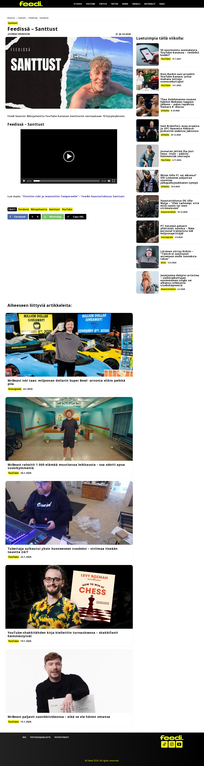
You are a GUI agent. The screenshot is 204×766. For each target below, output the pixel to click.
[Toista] (24, 180)
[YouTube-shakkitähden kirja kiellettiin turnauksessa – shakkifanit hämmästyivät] (69, 597)
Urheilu (165, 110)
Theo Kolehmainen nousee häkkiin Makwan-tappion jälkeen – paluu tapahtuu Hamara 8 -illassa (178, 103)
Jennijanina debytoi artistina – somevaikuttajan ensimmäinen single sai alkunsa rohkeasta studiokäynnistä (179, 280)
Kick (163, 262)
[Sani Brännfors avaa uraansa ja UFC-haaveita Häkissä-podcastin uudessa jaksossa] (147, 130)
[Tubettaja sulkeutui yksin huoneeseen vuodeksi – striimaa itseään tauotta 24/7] (69, 513)
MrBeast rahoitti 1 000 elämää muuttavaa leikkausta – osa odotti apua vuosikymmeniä (66, 466)
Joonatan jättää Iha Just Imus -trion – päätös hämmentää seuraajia (177, 154)
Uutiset (21, 18)
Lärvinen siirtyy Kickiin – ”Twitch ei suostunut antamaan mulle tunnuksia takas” (178, 255)
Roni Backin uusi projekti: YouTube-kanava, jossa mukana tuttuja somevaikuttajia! (177, 77)
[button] (68, 156)
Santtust (54, 209)
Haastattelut (168, 212)
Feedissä (23, 209)
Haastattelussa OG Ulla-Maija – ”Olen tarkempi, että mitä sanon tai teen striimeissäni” (179, 204)
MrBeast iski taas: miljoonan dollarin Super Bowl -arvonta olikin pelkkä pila (66, 382)
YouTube (67, 209)
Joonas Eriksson (19, 34)
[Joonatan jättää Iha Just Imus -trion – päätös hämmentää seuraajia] (147, 156)
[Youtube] (179, 744)
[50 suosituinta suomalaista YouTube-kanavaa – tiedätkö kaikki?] (147, 54)
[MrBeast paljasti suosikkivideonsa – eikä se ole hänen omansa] (69, 681)
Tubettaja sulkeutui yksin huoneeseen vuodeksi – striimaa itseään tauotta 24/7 (63, 550)
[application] (69, 156)
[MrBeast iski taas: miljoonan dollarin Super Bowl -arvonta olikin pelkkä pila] (69, 345)
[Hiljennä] (109, 180)
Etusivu (11, 18)
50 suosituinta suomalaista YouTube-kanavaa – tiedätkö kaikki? (179, 52)
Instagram (167, 237)
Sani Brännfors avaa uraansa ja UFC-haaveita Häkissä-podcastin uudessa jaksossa (179, 128)
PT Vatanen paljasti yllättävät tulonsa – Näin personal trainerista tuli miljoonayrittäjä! (177, 229)
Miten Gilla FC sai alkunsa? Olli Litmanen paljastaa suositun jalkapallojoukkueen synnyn (179, 179)
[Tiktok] (164, 744)
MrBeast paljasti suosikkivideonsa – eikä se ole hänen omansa (59, 716)
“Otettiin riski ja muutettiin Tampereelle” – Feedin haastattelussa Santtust (73, 196)
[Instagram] (171, 744)
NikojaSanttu (39, 209)
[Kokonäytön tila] (113, 180)
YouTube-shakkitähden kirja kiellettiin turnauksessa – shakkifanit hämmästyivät (63, 634)
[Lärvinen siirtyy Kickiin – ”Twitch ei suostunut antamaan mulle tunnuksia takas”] (147, 257)
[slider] (67, 181)
